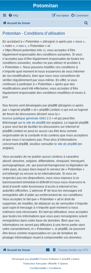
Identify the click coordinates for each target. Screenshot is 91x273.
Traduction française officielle (40, 263)
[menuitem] (13, 15)
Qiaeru (64, 263)
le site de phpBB (34, 122)
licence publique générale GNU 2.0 (27, 118)
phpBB (34, 259)
